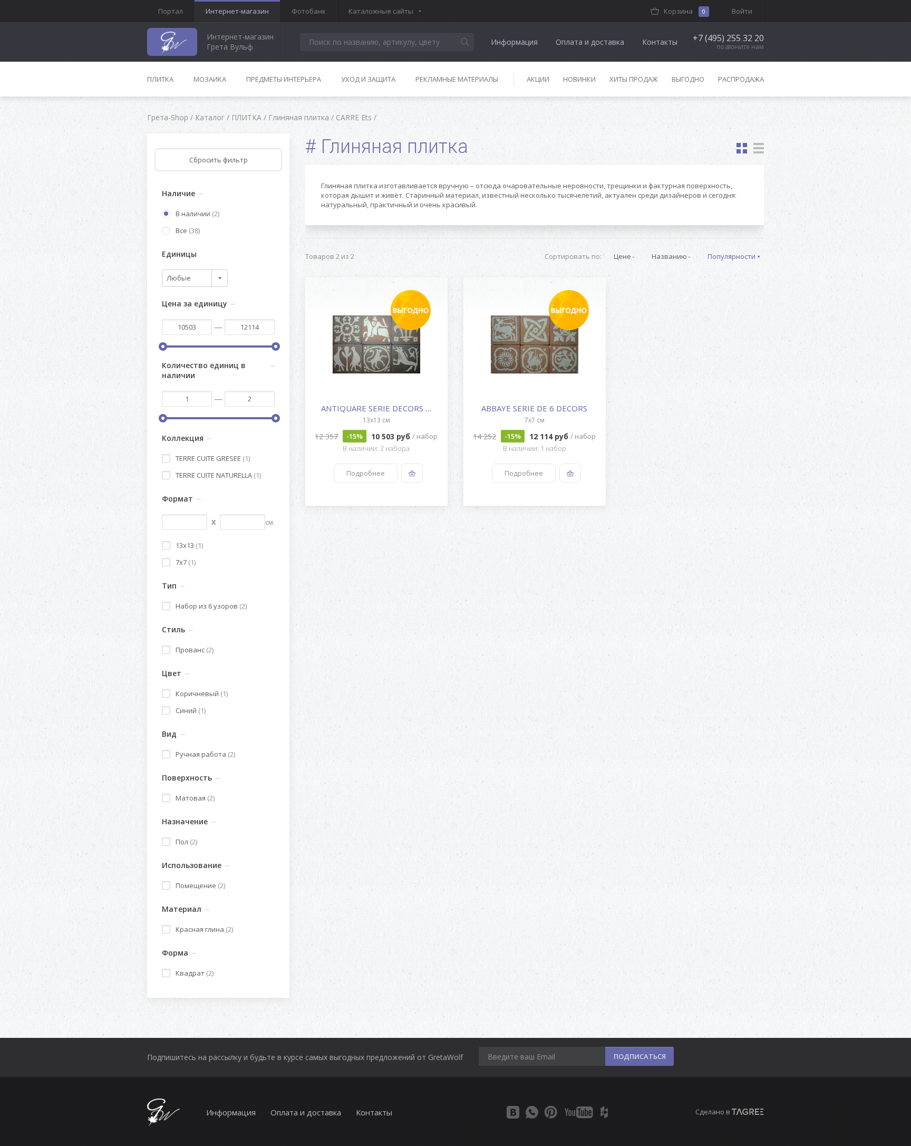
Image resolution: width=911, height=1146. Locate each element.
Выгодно (688, 79)
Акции (538, 79)
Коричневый (202, 693)
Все (188, 230)
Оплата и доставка (590, 42)
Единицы (179, 254)
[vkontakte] (513, 1112)
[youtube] (579, 1112)
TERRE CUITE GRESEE (213, 458)
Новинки (579, 79)
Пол (186, 841)
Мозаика (209, 79)
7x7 (186, 562)
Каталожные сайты (380, 11)
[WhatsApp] (532, 1112)
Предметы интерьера (283, 79)
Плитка (160, 79)
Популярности (731, 256)
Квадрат (195, 973)
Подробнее (365, 473)
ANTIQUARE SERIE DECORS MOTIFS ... (391, 408)
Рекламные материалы (456, 79)
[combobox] (195, 278)
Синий (191, 710)
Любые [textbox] (179, 278)
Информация (514, 42)
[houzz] (604, 1112)
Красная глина (204, 929)
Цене (622, 256)
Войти (742, 11)
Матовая (195, 798)
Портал (170, 11)
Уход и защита (368, 79)
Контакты (659, 42)
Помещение (200, 885)
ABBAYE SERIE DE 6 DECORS (534, 408)
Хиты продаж (633, 79)
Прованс (195, 649)
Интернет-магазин (237, 11)
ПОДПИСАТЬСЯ (640, 1056)
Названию (669, 256)
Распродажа (741, 79)
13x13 (189, 545)
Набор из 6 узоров (211, 606)
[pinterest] (551, 1112)
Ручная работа (205, 754)
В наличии (197, 213)
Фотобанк (309, 11)
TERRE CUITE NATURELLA (218, 475)
